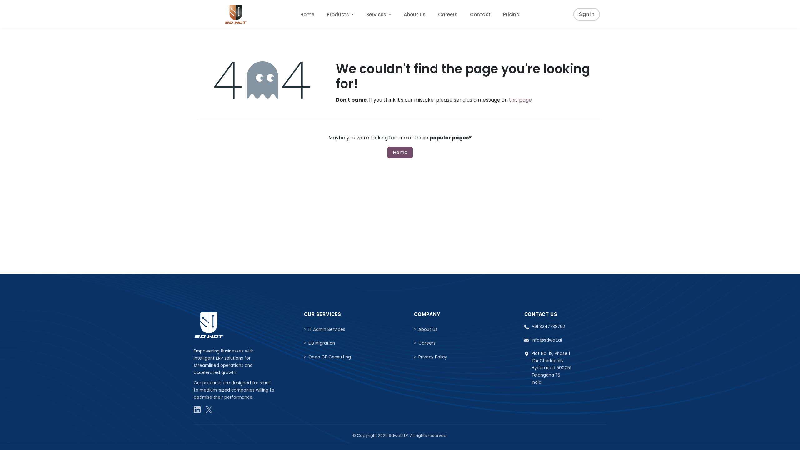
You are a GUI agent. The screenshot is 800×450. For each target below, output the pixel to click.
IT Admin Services (326, 329)
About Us (428, 329)
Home (400, 152)
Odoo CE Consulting (329, 357)
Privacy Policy (432, 357)
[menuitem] (307, 14)
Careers (427, 343)
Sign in (586, 14)
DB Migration (321, 343)
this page (520, 99)
